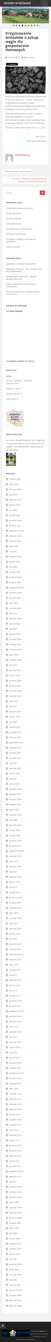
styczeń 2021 (14, 784)
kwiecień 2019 (15, 877)
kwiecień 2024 (15, 618)
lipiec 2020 (13, 809)
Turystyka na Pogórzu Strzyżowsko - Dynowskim (21, 240)
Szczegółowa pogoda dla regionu (20, 361)
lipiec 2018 (13, 913)
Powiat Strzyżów (13, 246)
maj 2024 (13, 613)
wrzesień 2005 (15, 1290)
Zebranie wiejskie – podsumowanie (18, 171)
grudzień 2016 (15, 1001)
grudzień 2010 (15, 1187)
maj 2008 (13, 1233)
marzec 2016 (14, 1047)
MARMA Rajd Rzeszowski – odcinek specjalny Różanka (21, 277)
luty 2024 (13, 629)
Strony (9, 380)
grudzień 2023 (15, 639)
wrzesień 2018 (15, 908)
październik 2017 (16, 954)
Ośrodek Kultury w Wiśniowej (19, 229)
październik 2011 (16, 1171)
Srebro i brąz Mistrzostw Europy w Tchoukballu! (21, 285)
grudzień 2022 (15, 680)
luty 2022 (13, 722)
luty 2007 (13, 1259)
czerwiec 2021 (15, 758)
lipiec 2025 (13, 546)
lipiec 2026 (13, 484)
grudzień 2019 (15, 840)
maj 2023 (13, 665)
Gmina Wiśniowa (13, 223)
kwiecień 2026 (15, 499)
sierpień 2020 (15, 804)
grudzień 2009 (15, 1197)
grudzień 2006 (15, 1264)
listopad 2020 (15, 794)
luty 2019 (13, 887)
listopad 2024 (15, 582)
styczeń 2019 (14, 892)
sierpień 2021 (15, 753)
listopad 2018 (15, 902)
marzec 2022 (14, 716)
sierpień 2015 (15, 1083)
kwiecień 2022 (15, 711)
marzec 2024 (14, 623)
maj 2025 (13, 551)
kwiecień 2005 (15, 1300)
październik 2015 (16, 1073)
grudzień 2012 (15, 1145)
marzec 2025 (14, 561)
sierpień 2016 (15, 1021)
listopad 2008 (15, 1223)
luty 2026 (13, 510)
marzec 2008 (14, 1238)
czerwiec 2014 (15, 1104)
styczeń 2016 (14, 1057)
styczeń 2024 (14, 634)
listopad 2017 (15, 949)
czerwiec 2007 (15, 1249)
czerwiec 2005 (15, 1295)
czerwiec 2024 (15, 608)
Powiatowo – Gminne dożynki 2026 (21, 264)
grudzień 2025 (15, 520)
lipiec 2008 (13, 1228)
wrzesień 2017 (15, 959)
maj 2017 (13, 975)
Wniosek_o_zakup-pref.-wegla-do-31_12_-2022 (25, 127)
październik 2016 (16, 1011)
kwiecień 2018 (15, 928)
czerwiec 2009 (15, 1207)
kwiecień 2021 (15, 768)
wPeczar (42, 1331)
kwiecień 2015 (15, 1099)
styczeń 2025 (14, 572)
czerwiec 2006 (15, 1274)
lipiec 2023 (13, 654)
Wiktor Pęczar (29, 57)
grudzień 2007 (15, 1243)
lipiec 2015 (13, 1088)
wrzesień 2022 (15, 691)
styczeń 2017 (14, 995)
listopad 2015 (15, 1068)
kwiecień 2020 (15, 825)
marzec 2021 (14, 773)
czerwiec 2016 (15, 1032)
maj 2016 (13, 1037)
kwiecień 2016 (15, 1042)
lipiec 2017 (13, 964)
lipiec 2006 (13, 1269)
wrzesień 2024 (15, 592)
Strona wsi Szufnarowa (16, 234)
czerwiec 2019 (15, 866)
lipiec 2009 (13, 1202)
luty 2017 (13, 990)
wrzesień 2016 (15, 1016)
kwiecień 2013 (15, 1135)
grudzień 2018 (15, 897)
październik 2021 (16, 742)
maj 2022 (13, 706)
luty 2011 (13, 1181)
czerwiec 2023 (15, 660)
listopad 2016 (15, 1006)
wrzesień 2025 (15, 536)
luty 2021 (13, 778)
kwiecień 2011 (15, 1176)
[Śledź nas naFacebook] (2, 1325)
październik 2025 (16, 530)
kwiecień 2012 (15, 1156)
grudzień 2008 (15, 1218)
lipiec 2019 (13, 861)
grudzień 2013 (15, 1119)
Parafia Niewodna (13, 213)
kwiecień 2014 (15, 1109)
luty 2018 (13, 939)
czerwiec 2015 (15, 1094)
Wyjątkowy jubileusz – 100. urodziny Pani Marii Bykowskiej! (24, 270)
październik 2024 (16, 587)
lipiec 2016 (13, 1026)
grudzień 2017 (15, 944)
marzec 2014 (14, 1114)
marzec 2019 (14, 882)
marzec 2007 (14, 1254)
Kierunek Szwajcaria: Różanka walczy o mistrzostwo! (23, 292)
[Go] (42, 192)
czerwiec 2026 (15, 489)
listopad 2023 (15, 644)
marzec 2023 (14, 675)
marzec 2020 (14, 830)
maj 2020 (13, 820)
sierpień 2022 (15, 696)
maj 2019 (13, 871)
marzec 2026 (14, 505)
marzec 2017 (14, 985)
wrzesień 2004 (15, 1305)
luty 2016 (13, 1052)
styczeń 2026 (14, 515)
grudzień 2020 (15, 789)
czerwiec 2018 (15, 918)
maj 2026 (13, 494)
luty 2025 (13, 567)
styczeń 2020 (14, 835)
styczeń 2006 (14, 1285)
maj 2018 (13, 923)
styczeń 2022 (14, 727)
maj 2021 (13, 763)
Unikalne (28, 380)
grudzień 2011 (15, 1166)
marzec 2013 (14, 1140)
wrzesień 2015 (15, 1078)
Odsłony (18, 380)
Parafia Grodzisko (13, 218)
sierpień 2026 (15, 479)
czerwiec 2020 (15, 815)
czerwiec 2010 (15, 1192)
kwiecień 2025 (15, 556)
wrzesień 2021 (15, 747)
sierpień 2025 (15, 541)
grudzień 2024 (15, 577)
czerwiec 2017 (15, 970)
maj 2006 (13, 1280)
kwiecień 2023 (15, 670)
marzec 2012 (14, 1161)
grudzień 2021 (15, 732)
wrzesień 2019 (15, 856)
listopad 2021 (15, 737)
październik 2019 (16, 851)
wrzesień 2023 (15, 649)
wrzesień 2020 (15, 799)
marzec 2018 (14, 933)
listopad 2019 (15, 846)
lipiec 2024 (13, 603)
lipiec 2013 (13, 1130)
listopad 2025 (15, 525)
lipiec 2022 (13, 701)
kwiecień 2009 (15, 1212)
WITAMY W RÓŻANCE (17, 3)
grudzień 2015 (15, 1063)
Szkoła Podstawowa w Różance (19, 208)
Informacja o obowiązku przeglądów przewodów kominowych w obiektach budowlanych (29, 180)
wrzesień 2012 (15, 1150)
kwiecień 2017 (15, 980)
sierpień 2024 (15, 598)
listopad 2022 (15, 685)
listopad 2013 (15, 1125)
